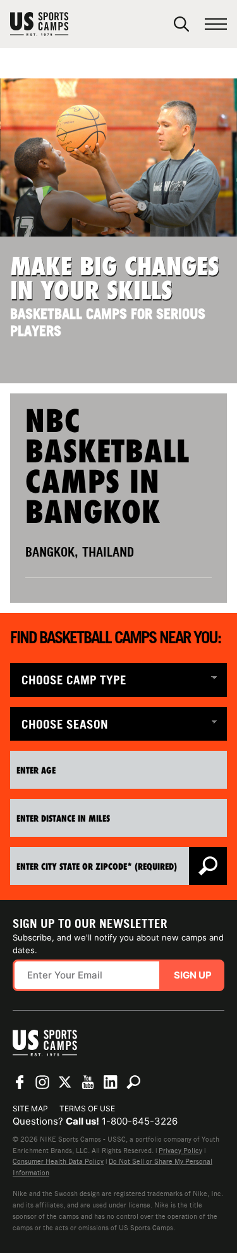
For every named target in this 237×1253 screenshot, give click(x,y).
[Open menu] (216, 24)
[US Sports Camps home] (67, 24)
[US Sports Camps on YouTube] (88, 1082)
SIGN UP (193, 975)
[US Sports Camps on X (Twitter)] (65, 1082)
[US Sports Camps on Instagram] (42, 1082)
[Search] (181, 24)
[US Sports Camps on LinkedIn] (111, 1082)
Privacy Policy (180, 1150)
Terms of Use (87, 1108)
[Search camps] (133, 1082)
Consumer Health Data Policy (58, 1161)
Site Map (30, 1108)
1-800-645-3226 (140, 1121)
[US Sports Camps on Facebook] (20, 1082)
